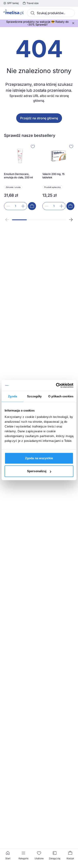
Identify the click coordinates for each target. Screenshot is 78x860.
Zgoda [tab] (12, 396)
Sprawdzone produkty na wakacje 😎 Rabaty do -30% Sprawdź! (37, 23)
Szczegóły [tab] (34, 396)
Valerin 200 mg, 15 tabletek (53, 175)
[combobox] (51, 13)
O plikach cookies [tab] (60, 396)
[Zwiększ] (23, 206)
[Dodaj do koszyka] (32, 206)
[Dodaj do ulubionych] (33, 146)
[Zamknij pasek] (73, 23)
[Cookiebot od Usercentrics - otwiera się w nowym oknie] (56, 385)
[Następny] (71, 219)
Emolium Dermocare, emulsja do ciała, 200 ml (18, 175)
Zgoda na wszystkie (39, 458)
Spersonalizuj (36, 471)
